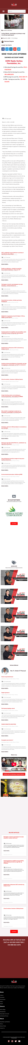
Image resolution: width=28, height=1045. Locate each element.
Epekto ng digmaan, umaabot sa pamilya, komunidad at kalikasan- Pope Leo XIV (11, 269)
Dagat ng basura (5, 692)
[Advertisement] (14, 101)
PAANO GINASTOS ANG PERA (8, 724)
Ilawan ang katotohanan (7, 676)
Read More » (5, 264)
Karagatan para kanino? (7, 740)
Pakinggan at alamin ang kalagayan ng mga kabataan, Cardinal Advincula (12, 285)
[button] (3, 11)
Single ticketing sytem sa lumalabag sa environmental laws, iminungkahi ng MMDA (12, 396)
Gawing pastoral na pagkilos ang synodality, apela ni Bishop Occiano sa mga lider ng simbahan (13, 332)
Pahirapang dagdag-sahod (8, 708)
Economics (5, 30)
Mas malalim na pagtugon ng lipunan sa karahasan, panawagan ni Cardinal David (11, 411)
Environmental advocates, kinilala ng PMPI (11, 474)
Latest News (9, 30)
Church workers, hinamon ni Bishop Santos (12, 379)
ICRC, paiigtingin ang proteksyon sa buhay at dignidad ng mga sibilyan (12, 253)
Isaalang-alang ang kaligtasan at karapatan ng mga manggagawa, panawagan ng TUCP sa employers (13, 364)
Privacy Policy (14, 1038)
